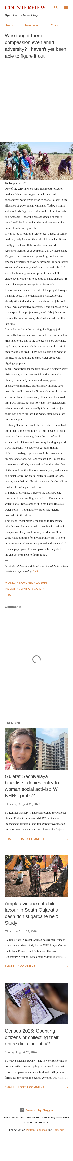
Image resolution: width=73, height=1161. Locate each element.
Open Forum (32, 25)
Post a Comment (31, 839)
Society (38, 588)
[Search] (56, 7)
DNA (35, 571)
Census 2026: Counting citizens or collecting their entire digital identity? (32, 1037)
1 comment (27, 966)
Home (9, 25)
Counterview (25, 7)
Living (26, 588)
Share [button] (9, 595)
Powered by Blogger (39, 1110)
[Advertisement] (36, 99)
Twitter (30, 1130)
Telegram (58, 1130)
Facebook (41, 1130)
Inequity (12, 588)
